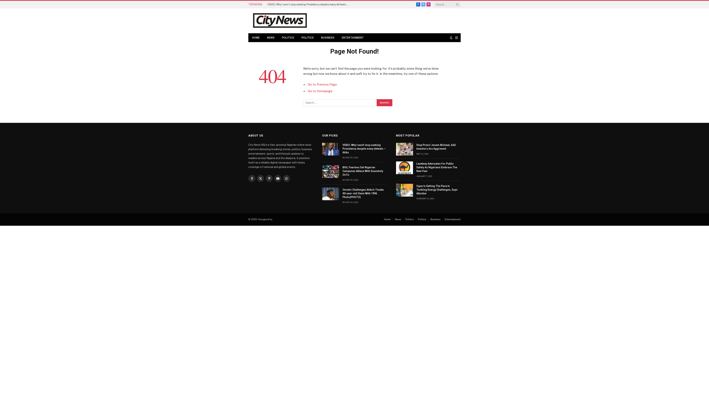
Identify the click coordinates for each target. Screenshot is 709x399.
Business (327, 37)
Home (256, 37)
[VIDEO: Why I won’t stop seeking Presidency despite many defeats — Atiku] (330, 149)
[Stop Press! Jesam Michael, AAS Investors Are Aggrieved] (404, 149)
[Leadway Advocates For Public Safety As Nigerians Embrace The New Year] (404, 167)
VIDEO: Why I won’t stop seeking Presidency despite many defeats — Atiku (364, 149)
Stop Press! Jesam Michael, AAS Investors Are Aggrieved (436, 147)
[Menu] (456, 38)
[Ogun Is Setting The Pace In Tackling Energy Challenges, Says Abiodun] (404, 190)
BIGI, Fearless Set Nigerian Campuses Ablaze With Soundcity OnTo (307, 4)
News (271, 37)
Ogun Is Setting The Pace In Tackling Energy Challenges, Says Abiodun (437, 190)
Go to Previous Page (322, 84)
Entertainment (353, 37)
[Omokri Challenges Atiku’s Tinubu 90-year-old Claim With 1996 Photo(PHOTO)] (330, 193)
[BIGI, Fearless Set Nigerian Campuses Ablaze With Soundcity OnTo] (330, 171)
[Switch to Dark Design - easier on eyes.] (451, 37)
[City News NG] (279, 20)
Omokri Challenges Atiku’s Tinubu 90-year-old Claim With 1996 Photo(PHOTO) (363, 193)
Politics (288, 37)
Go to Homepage (320, 91)
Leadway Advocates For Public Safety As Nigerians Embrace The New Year (436, 167)
